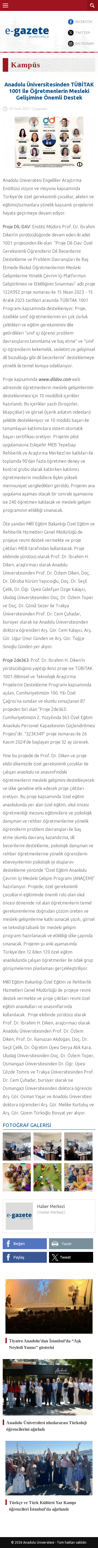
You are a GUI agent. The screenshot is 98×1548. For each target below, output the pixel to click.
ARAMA (92, 5)
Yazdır (67, 1244)
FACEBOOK (83, 21)
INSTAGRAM (84, 43)
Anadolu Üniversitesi (38, 1542)
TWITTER (82, 32)
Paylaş (19, 1257)
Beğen (19, 1244)
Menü (5, 5)
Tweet (65, 1257)
